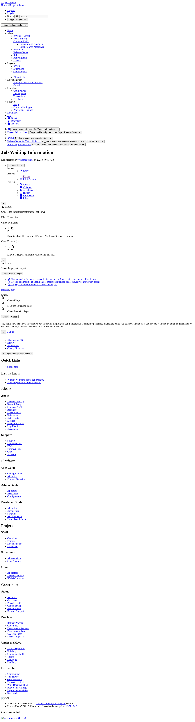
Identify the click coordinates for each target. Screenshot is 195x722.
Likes (25, 198)
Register (11, 10)
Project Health (14, 603)
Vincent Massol (25, 159)
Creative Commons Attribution (51, 703)
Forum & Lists (14, 449)
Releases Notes (20, 52)
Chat (9, 451)
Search (10, 16)
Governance (13, 600)
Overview (12, 538)
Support (11, 440)
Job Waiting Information (19, 144)
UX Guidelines (14, 634)
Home (10, 30)
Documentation (14, 443)
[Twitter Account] (19, 718)
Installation (12, 493)
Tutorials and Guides (17, 519)
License (17, 60)
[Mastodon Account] (9, 718)
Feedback (18, 99)
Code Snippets (20, 71)
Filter (4, 217)
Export (26, 176)
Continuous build (15, 654)
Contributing (13, 674)
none (12, 289)
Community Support (23, 107)
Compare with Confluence (32, 44)
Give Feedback (14, 679)
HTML (10, 249)
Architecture (13, 511)
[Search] (17, 16)
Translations (19, 96)
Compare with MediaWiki (32, 47)
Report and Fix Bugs (17, 687)
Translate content (15, 682)
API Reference (14, 516)
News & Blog (20, 38)
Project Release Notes (17, 132)
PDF (9, 231)
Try (9, 115)
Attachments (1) (30, 190)
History (26, 193)
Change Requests (15, 348)
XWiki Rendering (15, 575)
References (18, 55)
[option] (100, 232)
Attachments (15, 340)
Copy (25, 171)
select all (5, 289)
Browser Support (15, 611)
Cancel (14, 317)
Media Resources (15, 423)
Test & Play (13, 676)
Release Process (15, 623)
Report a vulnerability (17, 690)
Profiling (11, 662)
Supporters (12, 366)
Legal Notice (13, 426)
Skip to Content (8, 2)
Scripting (11, 513)
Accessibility (13, 429)
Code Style (12, 625)
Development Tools (16, 631)
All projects (19, 77)
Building (11, 651)
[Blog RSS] (25, 718)
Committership (14, 605)
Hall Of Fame (14, 608)
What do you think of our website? (24, 382)
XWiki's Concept (21, 36)
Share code (12, 693)
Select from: (12, 274)
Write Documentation (17, 685)
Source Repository (16, 648)
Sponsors (11, 454)
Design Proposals (15, 636)
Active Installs (20, 58)
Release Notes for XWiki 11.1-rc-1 (24, 141)
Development (19, 93)
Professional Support (23, 110)
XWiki (16, 66)
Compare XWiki (21, 41)
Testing (10, 656)
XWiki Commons (15, 578)
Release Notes (14, 412)
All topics (12, 476)
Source (26, 184)
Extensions (18, 68)
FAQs (16, 104)
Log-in (10, 13)
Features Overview (16, 479)
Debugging (12, 659)
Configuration (14, 496)
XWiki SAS (71, 706)
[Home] (8, 129)
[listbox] (97, 238)
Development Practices (18, 628)
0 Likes (10, 331)
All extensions (14, 558)
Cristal (16, 85)
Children (27, 187)
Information (28, 195)
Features (11, 541)
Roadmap (18, 49)
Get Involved (19, 90)
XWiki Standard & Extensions (28, 82)
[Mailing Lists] (22, 718)
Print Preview (29, 179)
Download (12, 112)
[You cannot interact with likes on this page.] (3, 332)
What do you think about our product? (25, 379)
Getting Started (14, 473)
